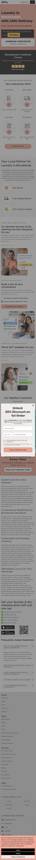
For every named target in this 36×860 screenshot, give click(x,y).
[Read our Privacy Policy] (31, 444)
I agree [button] (18, 850)
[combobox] (8, 435)
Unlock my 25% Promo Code (18, 450)
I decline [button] (18, 853)
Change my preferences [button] (18, 857)
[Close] (33, 405)
